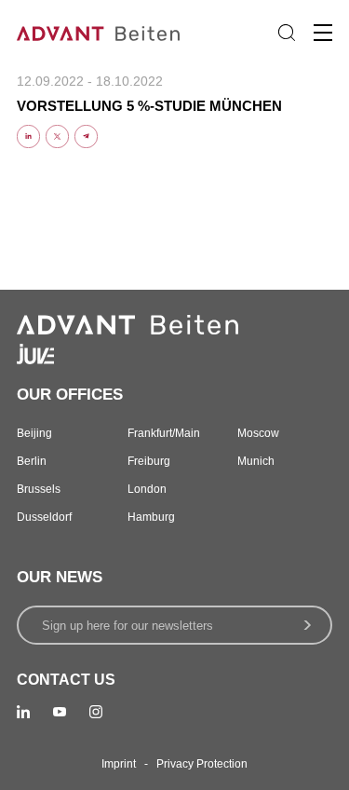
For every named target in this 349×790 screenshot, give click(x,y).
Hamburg (151, 517)
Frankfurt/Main (164, 433)
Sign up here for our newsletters (127, 626)
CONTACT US (66, 680)
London (147, 489)
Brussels (38, 489)
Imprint (118, 763)
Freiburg (149, 461)
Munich (256, 461)
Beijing (34, 433)
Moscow (258, 433)
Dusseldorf (44, 517)
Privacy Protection (202, 763)
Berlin (32, 461)
